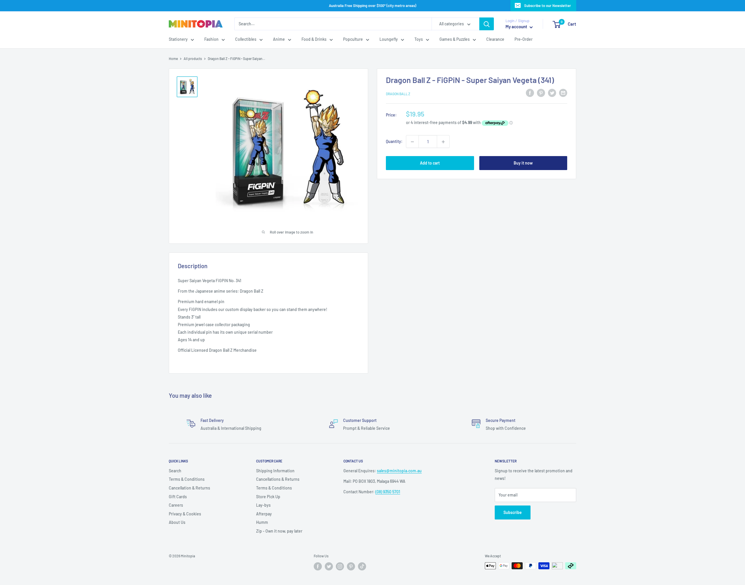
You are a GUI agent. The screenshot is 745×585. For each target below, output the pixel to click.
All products (193, 58)
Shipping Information (275, 470)
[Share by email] (563, 93)
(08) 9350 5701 (387, 491)
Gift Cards (178, 496)
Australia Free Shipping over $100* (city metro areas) (372, 5)
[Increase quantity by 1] (443, 142)
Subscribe (512, 512)
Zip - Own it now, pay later (279, 531)
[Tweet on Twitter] (552, 93)
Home (173, 58)
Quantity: (394, 141)
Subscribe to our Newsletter (547, 5)
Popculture (353, 39)
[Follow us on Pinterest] (351, 566)
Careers (176, 505)
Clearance (495, 39)
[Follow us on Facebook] (318, 566)
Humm (262, 522)
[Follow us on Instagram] (340, 566)
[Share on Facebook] (530, 93)
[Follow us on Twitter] (329, 566)
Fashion (211, 39)
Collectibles (245, 39)
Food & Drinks (314, 39)
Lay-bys (263, 505)
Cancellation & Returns (189, 487)
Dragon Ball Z (398, 94)
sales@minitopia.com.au (399, 470)
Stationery (178, 39)
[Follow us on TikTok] (362, 566)
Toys (418, 39)
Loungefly (388, 39)
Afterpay (264, 513)
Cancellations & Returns (277, 479)
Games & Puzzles (454, 39)
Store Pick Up (268, 496)
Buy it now (523, 163)
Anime (279, 39)
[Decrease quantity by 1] (412, 142)
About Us (177, 522)
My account (516, 26)
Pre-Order (524, 39)
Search (175, 470)
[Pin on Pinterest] (541, 93)
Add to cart (430, 163)
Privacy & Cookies (185, 513)
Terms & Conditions (187, 479)
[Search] (486, 23)
